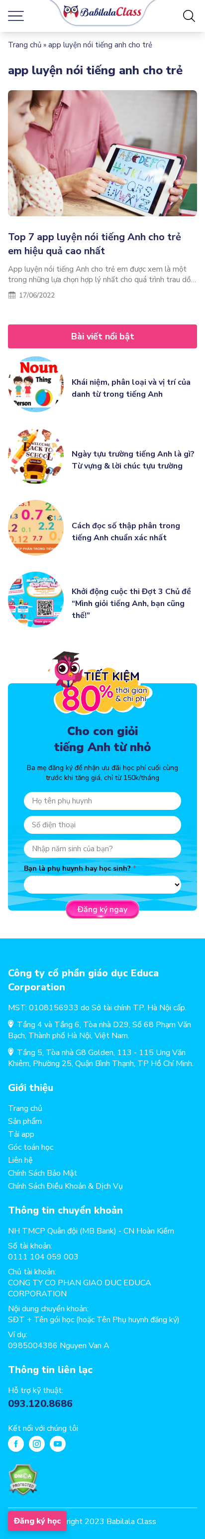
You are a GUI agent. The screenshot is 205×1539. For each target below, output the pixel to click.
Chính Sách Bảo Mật (42, 1173)
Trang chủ (24, 45)
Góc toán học (30, 1147)
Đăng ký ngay (102, 909)
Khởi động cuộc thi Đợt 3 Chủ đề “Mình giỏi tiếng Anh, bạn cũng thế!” (131, 603)
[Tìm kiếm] (189, 16)
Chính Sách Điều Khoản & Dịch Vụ (65, 1186)
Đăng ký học (37, 1521)
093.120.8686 (40, 1403)
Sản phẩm (25, 1121)
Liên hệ (20, 1160)
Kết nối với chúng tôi (43, 1428)
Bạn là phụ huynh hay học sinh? (77, 868)
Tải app (21, 1134)
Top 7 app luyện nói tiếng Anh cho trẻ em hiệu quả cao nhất (94, 244)
